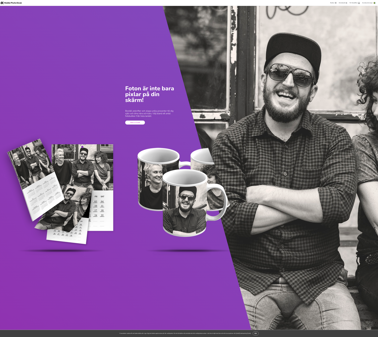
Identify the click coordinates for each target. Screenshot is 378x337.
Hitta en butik (135, 122)
